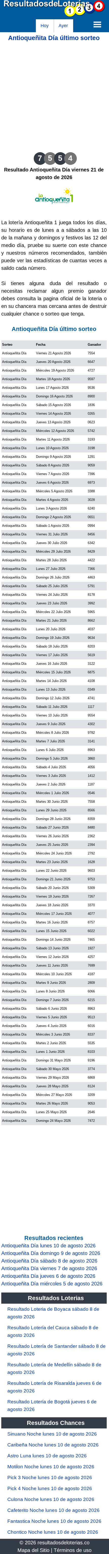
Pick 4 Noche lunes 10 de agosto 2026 (49, 1488)
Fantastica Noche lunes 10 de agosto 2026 (54, 1521)
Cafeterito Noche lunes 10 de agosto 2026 (53, 1510)
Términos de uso (73, 1550)
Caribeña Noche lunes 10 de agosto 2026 (53, 1444)
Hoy (45, 25)
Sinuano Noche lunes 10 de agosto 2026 (52, 1434)
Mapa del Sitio (33, 1550)
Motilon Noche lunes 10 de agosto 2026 (50, 1466)
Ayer (63, 25)
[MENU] (97, 24)
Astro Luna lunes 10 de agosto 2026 (47, 1455)
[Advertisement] (54, 96)
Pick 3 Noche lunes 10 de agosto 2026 (49, 1477)
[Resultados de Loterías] (54, 15)
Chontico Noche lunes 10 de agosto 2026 (52, 1532)
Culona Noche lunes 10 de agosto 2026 (50, 1499)
